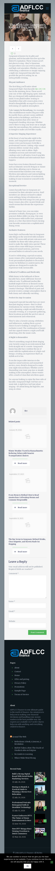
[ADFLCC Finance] (27, 8)
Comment (14, 573)
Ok (27, 866)
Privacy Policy (20, 683)
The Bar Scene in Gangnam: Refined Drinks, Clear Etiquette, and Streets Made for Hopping (27, 541)
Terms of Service (21, 694)
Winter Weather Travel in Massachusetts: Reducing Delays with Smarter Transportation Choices (26, 453)
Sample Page (20, 691)
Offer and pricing (21, 679)
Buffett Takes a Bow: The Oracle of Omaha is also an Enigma (29, 749)
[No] (52, 862)
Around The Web (19, 737)
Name (12, 601)
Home (17, 675)
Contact (17, 672)
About (16, 668)
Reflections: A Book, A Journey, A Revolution (27, 743)
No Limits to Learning (23, 754)
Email (12, 611)
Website (12, 621)
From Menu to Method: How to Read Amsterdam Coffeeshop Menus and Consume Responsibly (24, 497)
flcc (26, 411)
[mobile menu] (47, 8)
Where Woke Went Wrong (25, 758)
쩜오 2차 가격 (40, 89)
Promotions (19, 687)
